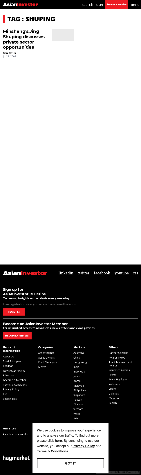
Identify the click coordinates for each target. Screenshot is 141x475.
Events (113, 375)
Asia (75, 418)
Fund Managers (47, 362)
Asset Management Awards (120, 363)
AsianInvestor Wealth (15, 434)
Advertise (8, 375)
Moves (42, 367)
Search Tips (10, 398)
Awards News (117, 357)
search (87, 4)
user (100, 4)
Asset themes (46, 353)
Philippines (79, 390)
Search (113, 403)
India (76, 367)
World (76, 413)
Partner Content (118, 353)
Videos (113, 389)
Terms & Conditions (15, 384)
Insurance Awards (119, 370)
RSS (5, 394)
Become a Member (14, 380)
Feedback (8, 366)
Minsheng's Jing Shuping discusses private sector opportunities (24, 39)
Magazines (115, 398)
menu (135, 4)
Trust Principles (12, 361)
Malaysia (78, 385)
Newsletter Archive (14, 370)
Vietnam (78, 409)
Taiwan (77, 399)
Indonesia (79, 371)
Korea (77, 381)
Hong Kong (80, 362)
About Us (8, 356)
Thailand (78, 404)
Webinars (114, 384)
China (76, 357)
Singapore (79, 395)
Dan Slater (9, 53)
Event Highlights (118, 379)
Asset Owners (46, 357)
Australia (78, 353)
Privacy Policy (11, 389)
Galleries (114, 393)
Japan (76, 376)
